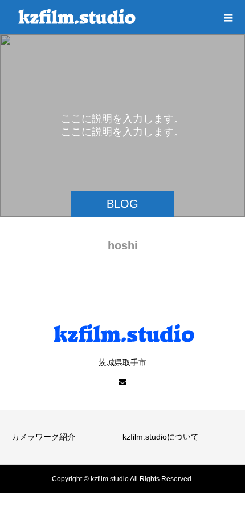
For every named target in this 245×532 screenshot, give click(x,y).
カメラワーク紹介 (43, 436)
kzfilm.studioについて (160, 436)
